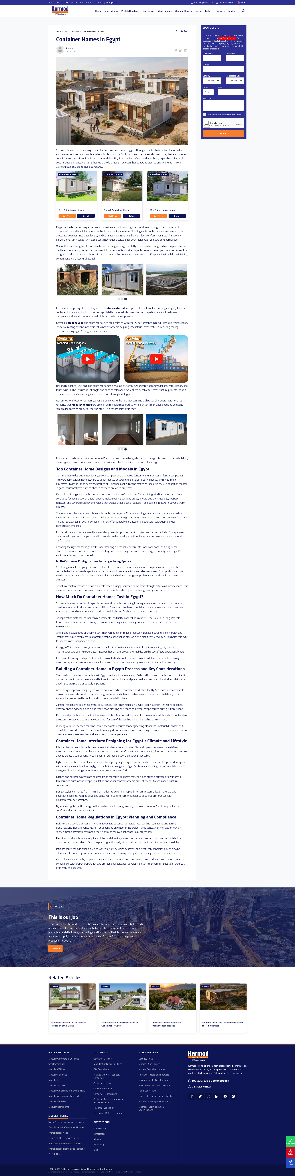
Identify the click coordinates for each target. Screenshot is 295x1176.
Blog (95, 1150)
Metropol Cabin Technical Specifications (151, 1108)
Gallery (209, 11)
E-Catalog (98, 1144)
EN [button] (242, 2)
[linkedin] (216, 1096)
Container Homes (67, 174)
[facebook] (192, 1096)
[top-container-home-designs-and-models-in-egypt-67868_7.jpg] (122, 429)
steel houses (75, 323)
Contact (232, 11)
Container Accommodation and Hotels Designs (109, 1100)
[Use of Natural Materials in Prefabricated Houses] (122, 996)
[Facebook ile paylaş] (171, 50)
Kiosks (198, 11)
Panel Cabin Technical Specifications (157, 1096)
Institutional (111, 11)
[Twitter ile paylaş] (175, 50)
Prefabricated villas (116, 308)
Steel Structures (56, 1064)
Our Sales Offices (227, 2)
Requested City (233, 75)
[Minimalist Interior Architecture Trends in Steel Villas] (223, 996)
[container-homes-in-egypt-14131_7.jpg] (122, 279)
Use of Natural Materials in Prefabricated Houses (116, 1024)
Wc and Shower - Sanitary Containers (106, 1076)
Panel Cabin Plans (148, 1090)
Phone (206, 87)
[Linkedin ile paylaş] (180, 50)
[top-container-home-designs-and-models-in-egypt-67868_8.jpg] (166, 429)
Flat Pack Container (103, 1107)
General (54, 986)
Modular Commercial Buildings (63, 1058)
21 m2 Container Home (71, 210)
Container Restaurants (105, 1094)
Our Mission (99, 1128)
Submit (224, 133)
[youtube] (225, 1096)
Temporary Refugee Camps (107, 1113)
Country (206, 75)
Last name (230, 53)
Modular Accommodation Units (64, 1096)
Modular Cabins (148, 1052)
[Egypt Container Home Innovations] (156, 382)
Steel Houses (164, 11)
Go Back (184, 30)
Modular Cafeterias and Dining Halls (66, 1090)
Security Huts (146, 1058)
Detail (86, 215)
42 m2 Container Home (162, 210)
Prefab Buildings (130, 11)
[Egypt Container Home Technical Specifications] (88, 382)
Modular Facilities (57, 1101)
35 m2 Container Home (116, 210)
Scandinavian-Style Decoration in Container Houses (69, 1024)
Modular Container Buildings (107, 1064)
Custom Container (102, 1088)
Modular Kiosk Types (149, 1064)
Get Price (67, 215)
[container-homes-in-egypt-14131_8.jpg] (166, 279)
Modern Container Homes (152, 1069)
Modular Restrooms (58, 1107)
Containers (148, 11)
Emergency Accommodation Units (66, 1143)
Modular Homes (183, 11)
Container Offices (102, 1058)
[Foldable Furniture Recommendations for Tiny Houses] (172, 996)
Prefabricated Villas (58, 1133)
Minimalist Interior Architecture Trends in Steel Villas (219, 1024)
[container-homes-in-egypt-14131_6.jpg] (77, 279)
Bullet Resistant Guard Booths (155, 1085)
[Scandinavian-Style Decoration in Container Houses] (72, 996)
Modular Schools (56, 1085)
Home (98, 11)
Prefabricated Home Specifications (66, 1148)
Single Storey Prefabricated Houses (67, 1122)
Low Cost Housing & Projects (63, 1138)
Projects (220, 11)
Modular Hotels (56, 1080)
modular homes (81, 405)
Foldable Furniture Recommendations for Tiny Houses (172, 1024)
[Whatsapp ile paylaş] (185, 50)
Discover (55, 948)
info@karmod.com (227, 38)
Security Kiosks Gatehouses (153, 1080)
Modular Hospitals (57, 1074)
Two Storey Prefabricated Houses (66, 1127)
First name (208, 53)
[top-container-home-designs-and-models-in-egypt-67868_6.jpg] (77, 429)
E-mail (206, 64)
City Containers (101, 1069)
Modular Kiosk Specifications (153, 1101)
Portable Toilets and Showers (154, 1074)
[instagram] (208, 1096)
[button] (119, 299)
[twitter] (200, 1096)
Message (207, 98)
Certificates (99, 1134)
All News (97, 1139)
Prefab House (55, 1154)
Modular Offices (56, 1069)
